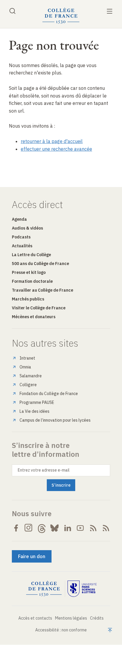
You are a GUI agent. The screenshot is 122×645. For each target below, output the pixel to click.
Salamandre (31, 375)
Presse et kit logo (29, 272)
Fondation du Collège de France (49, 393)
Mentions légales (71, 618)
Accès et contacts (35, 618)
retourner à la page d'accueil (52, 141)
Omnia (25, 367)
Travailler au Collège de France (42, 290)
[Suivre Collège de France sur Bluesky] (54, 528)
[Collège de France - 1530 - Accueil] (61, 15)
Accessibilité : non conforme (61, 630)
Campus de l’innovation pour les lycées (55, 420)
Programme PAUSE (37, 402)
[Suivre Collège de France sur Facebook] (16, 528)
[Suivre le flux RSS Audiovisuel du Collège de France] (106, 528)
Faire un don (31, 556)
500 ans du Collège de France (40, 263)
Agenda (19, 219)
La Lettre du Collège (31, 254)
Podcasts (21, 237)
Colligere (28, 384)
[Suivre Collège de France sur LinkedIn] (67, 528)
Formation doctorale (32, 281)
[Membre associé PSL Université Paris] (82, 589)
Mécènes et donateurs (33, 316)
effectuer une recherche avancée (56, 149)
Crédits (97, 618)
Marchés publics (28, 299)
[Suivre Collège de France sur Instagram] (29, 528)
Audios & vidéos (27, 228)
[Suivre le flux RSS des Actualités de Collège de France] (93, 528)
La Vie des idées (34, 411)
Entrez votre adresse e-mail (44, 470)
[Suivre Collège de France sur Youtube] (80, 528)
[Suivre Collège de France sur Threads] (42, 528)
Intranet (27, 358)
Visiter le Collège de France (38, 308)
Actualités (22, 245)
